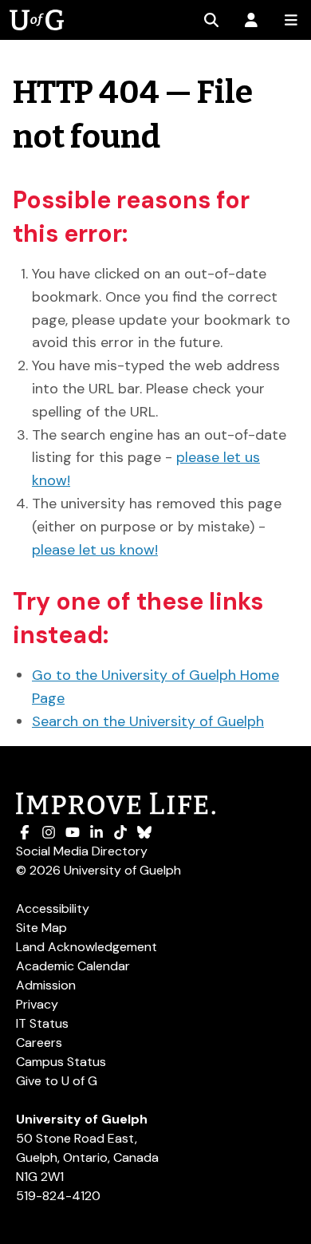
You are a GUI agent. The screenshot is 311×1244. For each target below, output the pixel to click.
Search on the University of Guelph (148, 721)
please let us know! (95, 549)
